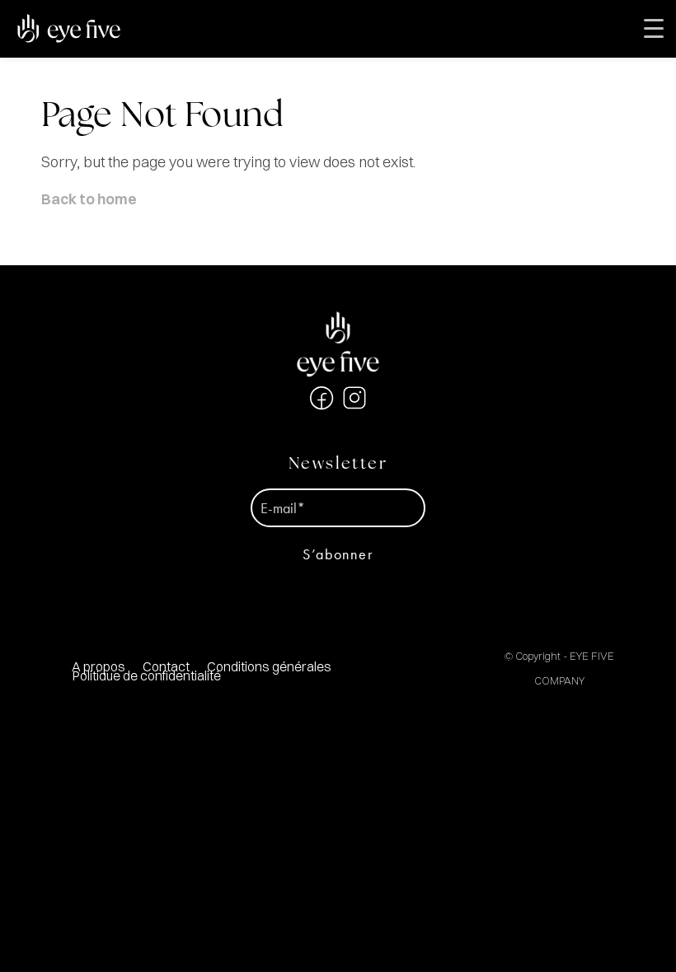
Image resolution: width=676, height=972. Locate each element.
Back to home (89, 198)
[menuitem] (269, 666)
